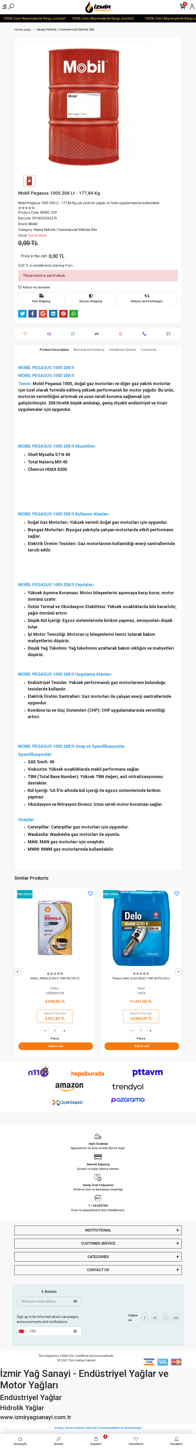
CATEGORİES (98, 1257)
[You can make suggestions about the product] (169, 334)
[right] (179, 971)
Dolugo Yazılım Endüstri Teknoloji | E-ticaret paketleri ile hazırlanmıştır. (98, 1427)
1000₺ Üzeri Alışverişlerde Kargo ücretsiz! (93, 18)
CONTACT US (98, 1270)
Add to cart (55, 1046)
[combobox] (22, 1331)
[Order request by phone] (146, 334)
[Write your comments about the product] (74, 334)
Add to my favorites (36, 287)
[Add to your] (98, 334)
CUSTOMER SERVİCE (98, 1243)
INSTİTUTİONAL (98, 1230)
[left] (17, 971)
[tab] (54, 350)
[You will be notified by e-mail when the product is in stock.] (122, 334)
